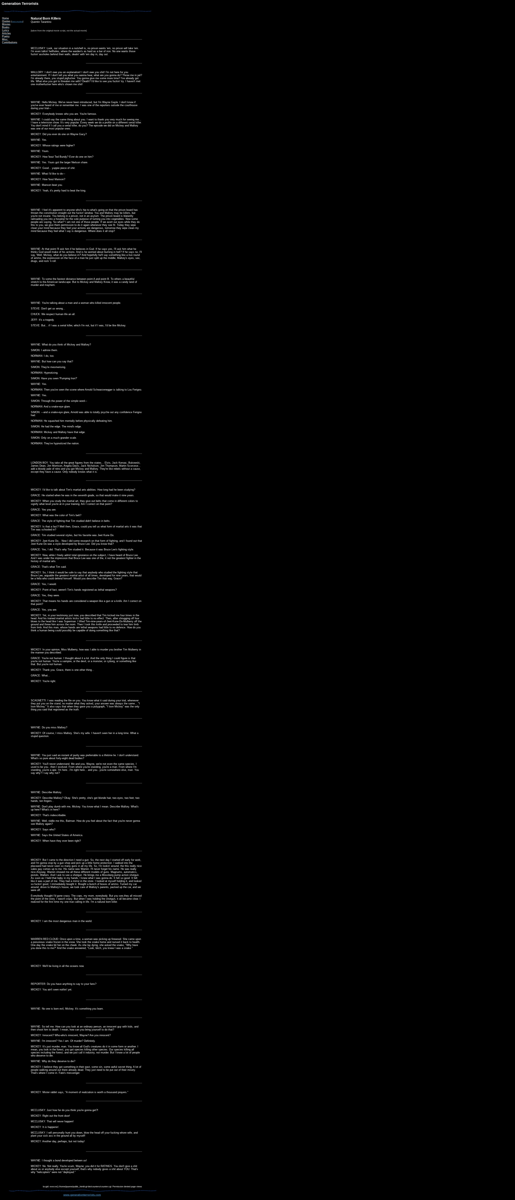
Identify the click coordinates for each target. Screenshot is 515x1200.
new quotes (17, 21)
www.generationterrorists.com (82, 1194)
